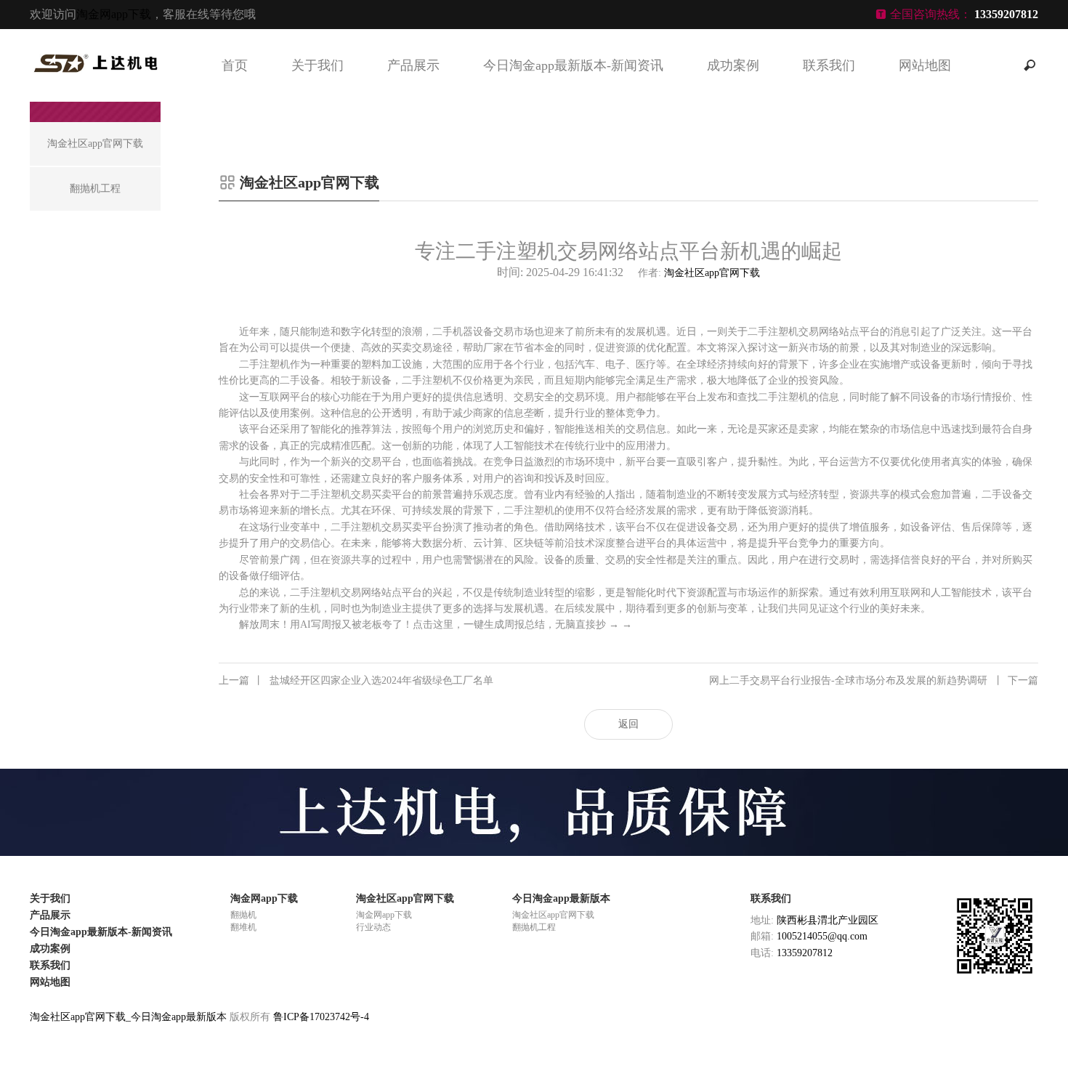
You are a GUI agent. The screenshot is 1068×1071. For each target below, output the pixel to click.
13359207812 (805, 952)
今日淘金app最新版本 (561, 898)
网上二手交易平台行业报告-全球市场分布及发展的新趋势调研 (873, 680)
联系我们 (829, 65)
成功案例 (733, 65)
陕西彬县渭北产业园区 (827, 920)
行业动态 (373, 927)
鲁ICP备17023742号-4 (321, 1016)
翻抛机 (243, 915)
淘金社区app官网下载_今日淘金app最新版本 (128, 1016)
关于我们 (317, 65)
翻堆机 (243, 927)
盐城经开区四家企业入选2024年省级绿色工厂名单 (356, 680)
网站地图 (925, 65)
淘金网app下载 (113, 14)
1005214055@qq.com (822, 936)
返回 (628, 724)
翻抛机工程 (534, 927)
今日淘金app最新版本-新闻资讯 (573, 65)
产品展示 (413, 65)
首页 (235, 65)
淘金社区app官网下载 (712, 272)
